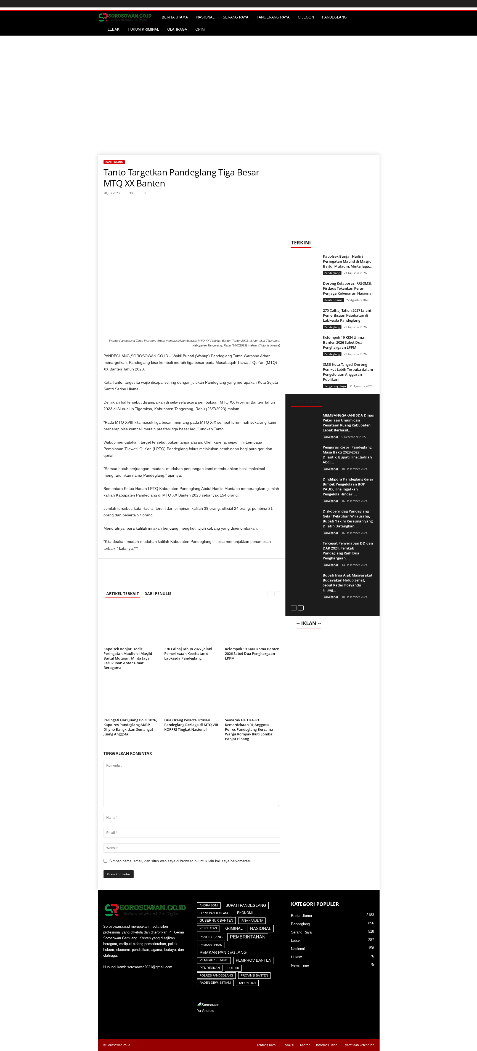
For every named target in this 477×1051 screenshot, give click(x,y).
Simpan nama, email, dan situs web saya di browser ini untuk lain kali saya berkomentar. (180, 861)
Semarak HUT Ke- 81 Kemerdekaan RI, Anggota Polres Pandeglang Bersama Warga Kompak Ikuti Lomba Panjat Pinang (249, 729)
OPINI (200, 29)
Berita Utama (333, 300)
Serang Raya (301, 932)
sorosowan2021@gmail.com (149, 967)
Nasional (260, 928)
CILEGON (306, 17)
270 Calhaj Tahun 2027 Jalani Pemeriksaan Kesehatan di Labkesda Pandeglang (188, 653)
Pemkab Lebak (211, 944)
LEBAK (114, 29)
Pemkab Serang (214, 960)
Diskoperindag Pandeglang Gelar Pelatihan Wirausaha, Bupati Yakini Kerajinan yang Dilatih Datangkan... (348, 519)
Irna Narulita (252, 920)
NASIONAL (205, 17)
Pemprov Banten (253, 960)
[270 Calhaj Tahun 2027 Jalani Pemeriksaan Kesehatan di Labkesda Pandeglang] (191, 624)
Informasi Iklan (326, 1045)
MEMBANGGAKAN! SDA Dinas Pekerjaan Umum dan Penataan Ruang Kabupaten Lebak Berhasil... (348, 423)
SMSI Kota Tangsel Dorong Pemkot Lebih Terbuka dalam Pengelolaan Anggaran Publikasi (348, 372)
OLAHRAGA (177, 29)
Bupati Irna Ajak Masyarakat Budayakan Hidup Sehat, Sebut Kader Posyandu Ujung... (347, 583)
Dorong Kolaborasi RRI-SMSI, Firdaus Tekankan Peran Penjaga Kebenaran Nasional (348, 288)
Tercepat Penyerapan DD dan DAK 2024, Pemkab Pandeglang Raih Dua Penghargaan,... (348, 551)
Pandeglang (114, 162)
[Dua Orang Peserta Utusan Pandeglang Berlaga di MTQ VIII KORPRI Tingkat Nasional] (191, 695)
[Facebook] (109, 208)
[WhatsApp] (121, 208)
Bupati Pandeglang (246, 905)
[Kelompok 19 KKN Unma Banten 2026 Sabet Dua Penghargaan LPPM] (252, 624)
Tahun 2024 (247, 983)
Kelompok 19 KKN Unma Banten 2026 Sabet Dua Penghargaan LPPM (252, 653)
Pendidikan (210, 968)
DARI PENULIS (157, 593)
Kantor (305, 1045)
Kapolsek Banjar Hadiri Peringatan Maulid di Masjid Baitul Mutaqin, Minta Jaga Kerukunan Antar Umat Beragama (128, 658)
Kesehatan (208, 928)
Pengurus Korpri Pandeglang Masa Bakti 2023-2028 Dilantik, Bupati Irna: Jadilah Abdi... (347, 455)
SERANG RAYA (235, 17)
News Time (300, 965)
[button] (371, 23)
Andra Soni (209, 905)
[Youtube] (108, 978)
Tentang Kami (266, 1045)
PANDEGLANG (334, 17)
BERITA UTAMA (175, 17)
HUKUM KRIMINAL (143, 29)
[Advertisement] (238, 77)
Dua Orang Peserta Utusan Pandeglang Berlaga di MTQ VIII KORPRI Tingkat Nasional (191, 724)
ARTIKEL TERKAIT (122, 593)
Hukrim (296, 957)
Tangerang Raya (335, 386)
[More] (135, 208)
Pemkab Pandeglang (223, 952)
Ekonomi (245, 913)
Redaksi (288, 1045)
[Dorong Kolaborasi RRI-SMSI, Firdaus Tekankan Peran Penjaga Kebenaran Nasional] (305, 291)
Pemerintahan (248, 937)
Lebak (296, 940)
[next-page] (277, 593)
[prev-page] (270, 593)
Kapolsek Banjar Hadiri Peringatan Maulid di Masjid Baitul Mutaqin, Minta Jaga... (347, 261)
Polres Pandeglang (216, 975)
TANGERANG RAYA (273, 17)
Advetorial (331, 437)
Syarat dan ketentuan (359, 1045)
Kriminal (233, 928)
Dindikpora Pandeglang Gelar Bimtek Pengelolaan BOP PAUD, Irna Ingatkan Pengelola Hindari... (348, 487)
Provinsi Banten (254, 975)
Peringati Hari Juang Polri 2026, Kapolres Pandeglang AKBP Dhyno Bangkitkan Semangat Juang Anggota (130, 727)
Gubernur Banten (216, 920)
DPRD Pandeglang (215, 913)
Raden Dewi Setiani (215, 982)
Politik (233, 968)
